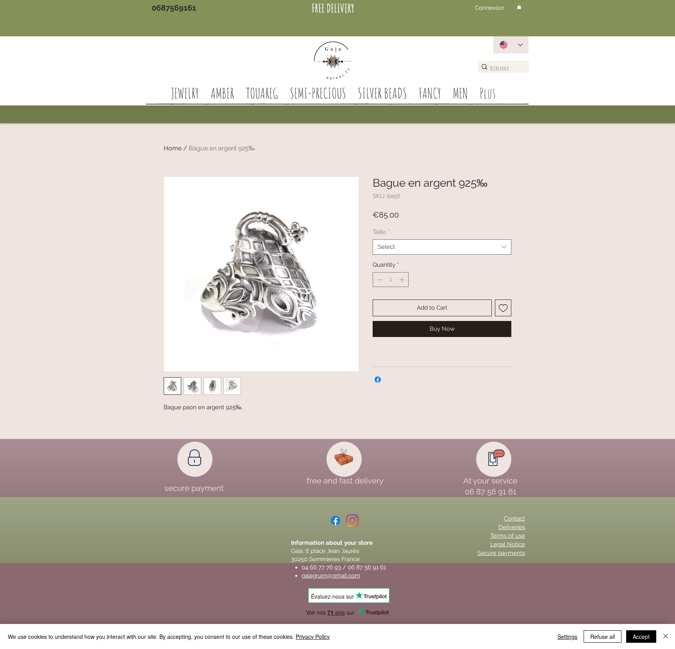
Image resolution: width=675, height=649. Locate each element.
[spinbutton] (390, 280)
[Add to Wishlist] (503, 308)
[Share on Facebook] (377, 379)
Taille (381, 231)
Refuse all (602, 636)
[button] (519, 6)
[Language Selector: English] (511, 44)
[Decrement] (379, 280)
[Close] (665, 636)
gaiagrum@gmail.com (331, 575)
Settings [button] (567, 636)
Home (173, 148)
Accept (641, 636)
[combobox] (442, 247)
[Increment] (402, 280)
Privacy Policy (313, 636)
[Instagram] (352, 520)
